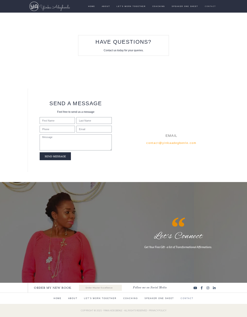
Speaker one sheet (185, 6)
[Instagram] (208, 288)
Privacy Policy (157, 310)
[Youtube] (195, 288)
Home (91, 6)
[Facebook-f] (201, 288)
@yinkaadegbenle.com (177, 143)
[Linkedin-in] (214, 288)
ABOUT (106, 6)
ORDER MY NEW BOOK (52, 288)
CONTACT (210, 6)
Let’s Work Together (131, 6)
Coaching (158, 6)
